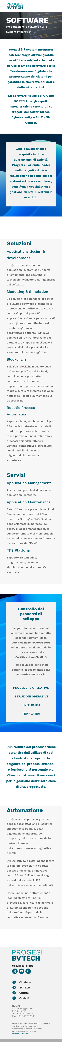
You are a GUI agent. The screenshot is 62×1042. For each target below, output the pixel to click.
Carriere (24, 992)
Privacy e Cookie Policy (20, 1034)
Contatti (24, 998)
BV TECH (24, 987)
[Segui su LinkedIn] (28, 971)
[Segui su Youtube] (21, 971)
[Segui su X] (15, 971)
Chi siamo (25, 982)
